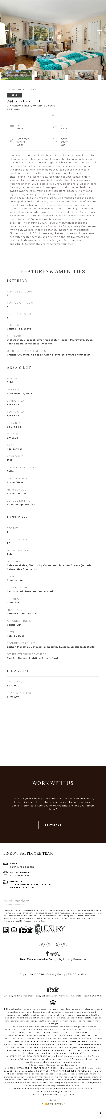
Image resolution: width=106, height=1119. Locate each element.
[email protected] (78, 996)
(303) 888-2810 (19, 875)
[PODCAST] (64, 944)
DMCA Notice (77, 974)
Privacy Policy (56, 974)
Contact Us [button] (53, 825)
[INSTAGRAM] (49, 944)
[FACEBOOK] (42, 944)
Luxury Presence (74, 959)
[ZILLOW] (56, 944)
